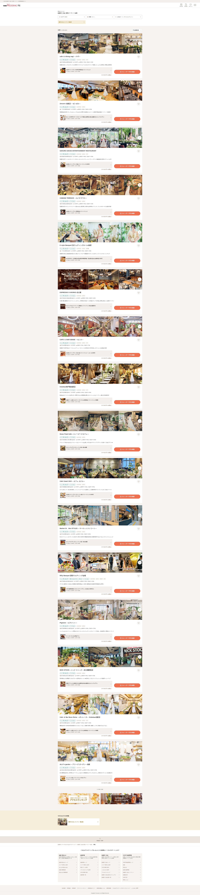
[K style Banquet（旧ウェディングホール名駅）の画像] (100, 232)
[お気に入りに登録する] (138, 56)
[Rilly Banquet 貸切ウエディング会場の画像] (100, 562)
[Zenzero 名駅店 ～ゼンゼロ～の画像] (100, 90)
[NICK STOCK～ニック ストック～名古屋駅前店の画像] (100, 657)
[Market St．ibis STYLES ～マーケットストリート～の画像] (100, 515)
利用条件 (74, 888)
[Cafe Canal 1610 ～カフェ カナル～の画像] (100, 468)
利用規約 (69, 888)
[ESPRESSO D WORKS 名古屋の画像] (100, 279)
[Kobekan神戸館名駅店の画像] (100, 374)
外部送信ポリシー (91, 888)
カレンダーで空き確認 (128, 71)
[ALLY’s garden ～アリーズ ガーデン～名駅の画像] (100, 751)
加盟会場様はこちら (101, 888)
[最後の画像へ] (140, 43)
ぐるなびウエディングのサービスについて (121, 888)
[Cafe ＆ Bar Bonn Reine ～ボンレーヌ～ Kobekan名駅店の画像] (100, 704)
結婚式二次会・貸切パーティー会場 (84, 844)
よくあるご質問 (135, 888)
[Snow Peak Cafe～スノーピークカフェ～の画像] (100, 421)
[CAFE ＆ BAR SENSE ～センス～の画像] (100, 326)
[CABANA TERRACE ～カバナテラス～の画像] (100, 185)
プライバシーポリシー (81, 888)
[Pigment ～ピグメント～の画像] (100, 610)
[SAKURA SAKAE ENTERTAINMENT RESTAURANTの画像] (100, 138)
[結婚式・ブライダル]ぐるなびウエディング (67, 844)
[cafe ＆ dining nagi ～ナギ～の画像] (100, 43)
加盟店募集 (108, 888)
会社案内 (64, 888)
